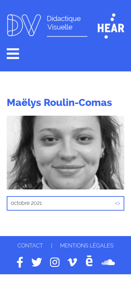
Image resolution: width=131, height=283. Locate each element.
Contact (30, 245)
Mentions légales (87, 245)
